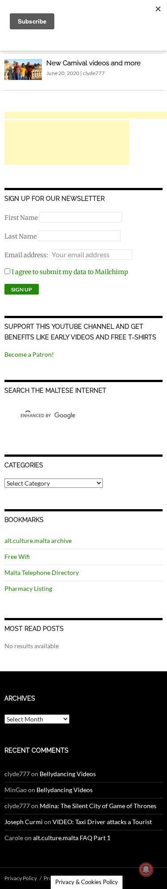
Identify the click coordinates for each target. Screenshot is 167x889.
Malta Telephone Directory (41, 572)
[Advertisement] (66, 142)
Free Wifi (17, 556)
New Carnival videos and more (93, 63)
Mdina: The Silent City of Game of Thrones (98, 805)
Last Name (20, 236)
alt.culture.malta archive (38, 540)
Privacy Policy (20, 878)
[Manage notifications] (146, 869)
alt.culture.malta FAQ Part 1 (71, 837)
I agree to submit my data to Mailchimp (69, 272)
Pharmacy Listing (28, 588)
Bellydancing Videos (68, 773)
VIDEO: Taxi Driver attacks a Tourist (102, 821)
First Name (21, 218)
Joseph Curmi (23, 821)
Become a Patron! (29, 354)
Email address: (26, 255)
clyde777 (94, 73)
